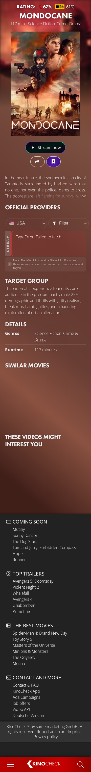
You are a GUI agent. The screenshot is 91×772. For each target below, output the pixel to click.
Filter (63, 223)
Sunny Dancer (25, 535)
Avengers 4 (22, 599)
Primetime (22, 611)
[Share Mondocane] (37, 161)
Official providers (32, 207)
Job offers (21, 703)
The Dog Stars (25, 541)
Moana (19, 663)
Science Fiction (47, 333)
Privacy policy (46, 736)
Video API (21, 709)
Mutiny (19, 529)
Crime (68, 333)
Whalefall (21, 593)
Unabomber (24, 605)
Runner (19, 559)
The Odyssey (24, 657)
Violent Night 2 (26, 587)
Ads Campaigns (26, 697)
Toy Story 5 (22, 639)
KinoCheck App (26, 691)
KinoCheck (16, 726)
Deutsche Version (28, 715)
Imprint (74, 731)
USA (20, 223)
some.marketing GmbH (57, 726)
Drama (40, 339)
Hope (18, 553)
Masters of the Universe (34, 645)
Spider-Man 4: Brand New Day (40, 633)
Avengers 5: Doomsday (33, 581)
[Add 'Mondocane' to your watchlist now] (53, 161)
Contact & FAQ (26, 685)
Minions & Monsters (30, 651)
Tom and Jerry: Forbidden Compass (44, 547)
